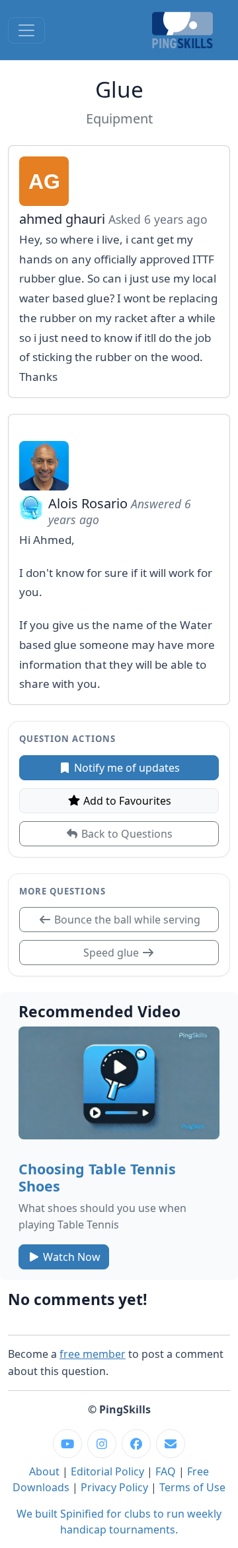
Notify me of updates (125, 767)
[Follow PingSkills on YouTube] (67, 1443)
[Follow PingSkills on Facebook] (136, 1443)
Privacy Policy (114, 1487)
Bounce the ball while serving (126, 919)
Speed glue (112, 952)
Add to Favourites (126, 800)
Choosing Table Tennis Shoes (97, 1177)
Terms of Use (192, 1487)
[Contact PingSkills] (170, 1443)
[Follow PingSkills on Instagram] (101, 1443)
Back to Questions (126, 833)
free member (93, 1354)
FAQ (165, 1471)
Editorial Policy (107, 1471)
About (44, 1471)
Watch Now (70, 1257)
